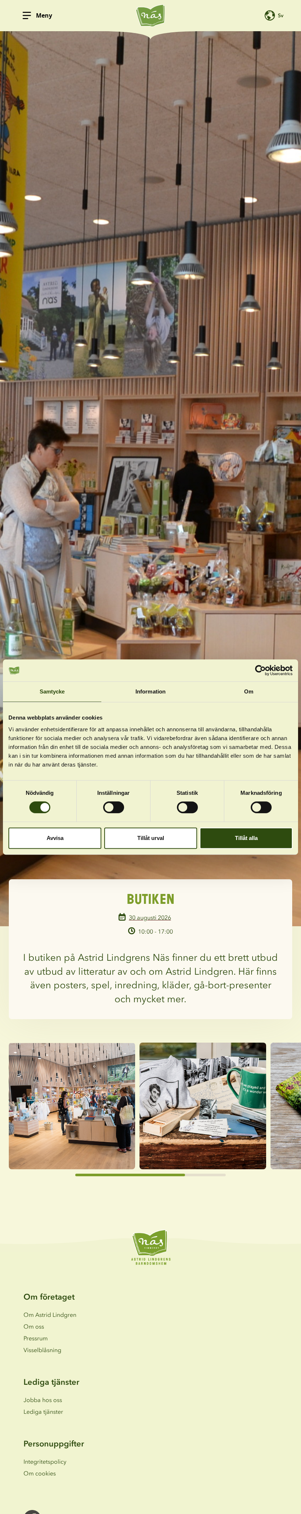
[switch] (113, 807)
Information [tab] (150, 691)
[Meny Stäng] (27, 15)
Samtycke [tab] (52, 691)
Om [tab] (248, 691)
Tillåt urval (150, 838)
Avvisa (55, 838)
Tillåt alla (246, 838)
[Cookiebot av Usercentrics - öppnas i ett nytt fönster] (260, 670)
